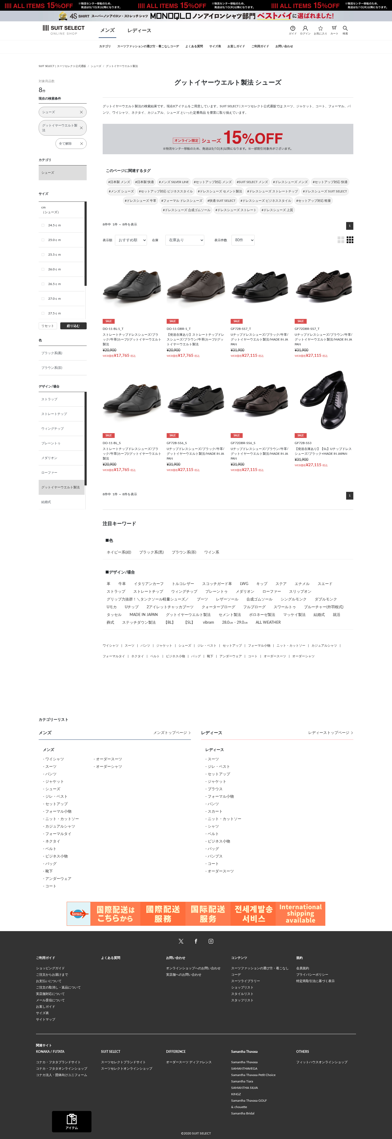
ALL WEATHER (268, 622)
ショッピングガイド (50, 968)
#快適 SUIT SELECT (221, 200)
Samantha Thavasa (244, 1062)
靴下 (210, 656)
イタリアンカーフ (149, 584)
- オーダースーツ (108, 759)
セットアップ (232, 645)
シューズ (96, 66)
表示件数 (220, 240)
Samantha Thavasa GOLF (249, 1100)
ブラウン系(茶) (51, 367)
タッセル (114, 615)
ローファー (49, 472)
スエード (325, 584)
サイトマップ (45, 1019)
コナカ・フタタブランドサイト (58, 1062)
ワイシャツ (111, 645)
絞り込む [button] (73, 325)
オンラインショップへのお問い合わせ (193, 968)
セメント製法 (230, 615)
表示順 (107, 240)
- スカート (214, 811)
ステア (281, 584)
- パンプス (214, 856)
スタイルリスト (242, 993)
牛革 (122, 584)
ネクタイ (137, 656)
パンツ (145, 645)
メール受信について (50, 1000)
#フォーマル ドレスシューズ (181, 200)
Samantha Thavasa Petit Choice (253, 1075)
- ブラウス (214, 789)
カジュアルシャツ (324, 645)
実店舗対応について (50, 993)
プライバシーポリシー (312, 974)
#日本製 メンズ (119, 182)
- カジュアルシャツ (59, 826)
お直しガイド (45, 1006)
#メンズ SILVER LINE (174, 182)
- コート (50, 886)
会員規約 (302, 968)
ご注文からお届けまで (52, 974)
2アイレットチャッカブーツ (170, 607)
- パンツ (50, 774)
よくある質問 (110, 957)
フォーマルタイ (114, 656)
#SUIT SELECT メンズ (252, 182)
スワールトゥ (285, 607)
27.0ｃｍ (54, 298)
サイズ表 (42, 1013)
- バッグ (50, 864)
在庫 (155, 240)
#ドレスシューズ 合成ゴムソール (186, 210)
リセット (47, 325)
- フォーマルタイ (57, 834)
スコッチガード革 (217, 584)
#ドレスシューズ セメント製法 (220, 191)
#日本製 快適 (144, 182)
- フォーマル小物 (57, 811)
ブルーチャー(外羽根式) (323, 607)
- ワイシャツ (53, 759)
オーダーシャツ (303, 656)
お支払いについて (49, 981)
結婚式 (46, 502)
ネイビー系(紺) (119, 552)
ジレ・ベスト (207, 645)
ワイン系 (211, 552)
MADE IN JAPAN (144, 615)
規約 (299, 957)
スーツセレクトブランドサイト (123, 1062)
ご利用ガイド (45, 957)
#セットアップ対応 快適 (330, 182)
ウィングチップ (52, 428)
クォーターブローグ (218, 607)
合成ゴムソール (259, 599)
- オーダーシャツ (108, 767)
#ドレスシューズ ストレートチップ (272, 191)
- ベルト (50, 849)
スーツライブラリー (245, 981)
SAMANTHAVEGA (244, 1068)
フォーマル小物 (259, 645)
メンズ (107, 30)
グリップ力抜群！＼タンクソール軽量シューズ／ (148, 599)
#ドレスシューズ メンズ (290, 182)
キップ (261, 584)
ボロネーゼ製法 (262, 615)
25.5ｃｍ (54, 254)
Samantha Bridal (242, 1113)
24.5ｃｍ (54, 225)
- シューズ (51, 789)
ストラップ (49, 399)
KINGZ (236, 1094)
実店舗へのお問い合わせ (183, 974)
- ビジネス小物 (55, 856)
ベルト (155, 656)
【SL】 (189, 622)
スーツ (129, 645)
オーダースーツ (275, 656)
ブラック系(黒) (51, 353)
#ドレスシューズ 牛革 (140, 200)
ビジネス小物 (175, 656)
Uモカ (112, 607)
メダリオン (49, 458)
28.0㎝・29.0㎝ (235, 622)
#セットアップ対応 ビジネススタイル (166, 191)
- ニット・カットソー (61, 819)
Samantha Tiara (242, 1081)
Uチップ (132, 607)
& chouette (239, 1107)
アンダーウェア (230, 656)
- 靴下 (48, 871)
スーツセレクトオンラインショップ (126, 1068)
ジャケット (164, 645)
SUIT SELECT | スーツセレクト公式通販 (62, 66)
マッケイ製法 (294, 615)
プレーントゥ (51, 443)
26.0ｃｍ (54, 269)
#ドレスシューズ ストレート (236, 210)
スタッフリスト (242, 1000)
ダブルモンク (326, 599)
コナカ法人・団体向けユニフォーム (61, 1075)
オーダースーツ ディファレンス (189, 1062)
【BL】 (169, 622)
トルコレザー (183, 584)
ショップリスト (242, 987)
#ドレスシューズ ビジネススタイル (266, 200)
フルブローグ (254, 607)
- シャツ (212, 826)
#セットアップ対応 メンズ (213, 182)
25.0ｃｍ (54, 240)
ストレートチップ (54, 414)
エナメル (302, 584)
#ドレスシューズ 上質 (277, 210)
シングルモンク (294, 599)
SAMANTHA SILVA (244, 1087)
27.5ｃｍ (54, 313)
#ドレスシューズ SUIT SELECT (325, 191)
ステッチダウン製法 (139, 622)
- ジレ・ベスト (55, 796)
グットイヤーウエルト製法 (122, 66)
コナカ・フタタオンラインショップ (61, 1068)
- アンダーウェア (57, 879)
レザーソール (227, 599)
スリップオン (300, 592)
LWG (244, 584)
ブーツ (202, 599)
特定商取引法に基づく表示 (315, 981)
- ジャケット (53, 782)
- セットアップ (55, 804)
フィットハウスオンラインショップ (321, 1062)
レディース (139, 30)
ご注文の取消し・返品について (58, 987)
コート (253, 656)
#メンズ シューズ (121, 191)
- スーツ (50, 767)
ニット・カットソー (291, 645)
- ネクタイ (51, 841)
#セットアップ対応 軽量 (313, 200)
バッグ (196, 656)
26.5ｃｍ (54, 284)
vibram (208, 622)
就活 (336, 615)
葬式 (110, 622)
